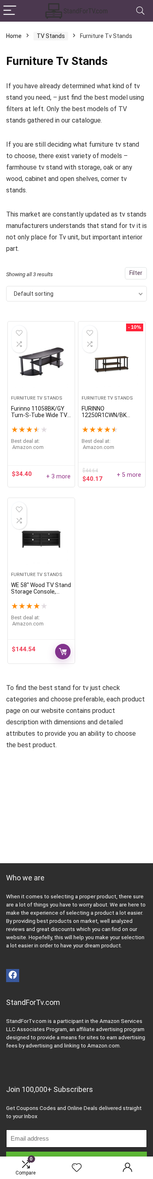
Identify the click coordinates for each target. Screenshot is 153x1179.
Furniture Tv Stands (36, 398)
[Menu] (10, 11)
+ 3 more (58, 476)
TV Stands (51, 36)
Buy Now (63, 651)
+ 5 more (129, 474)
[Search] (140, 11)
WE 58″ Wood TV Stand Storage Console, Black (41, 591)
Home (14, 36)
